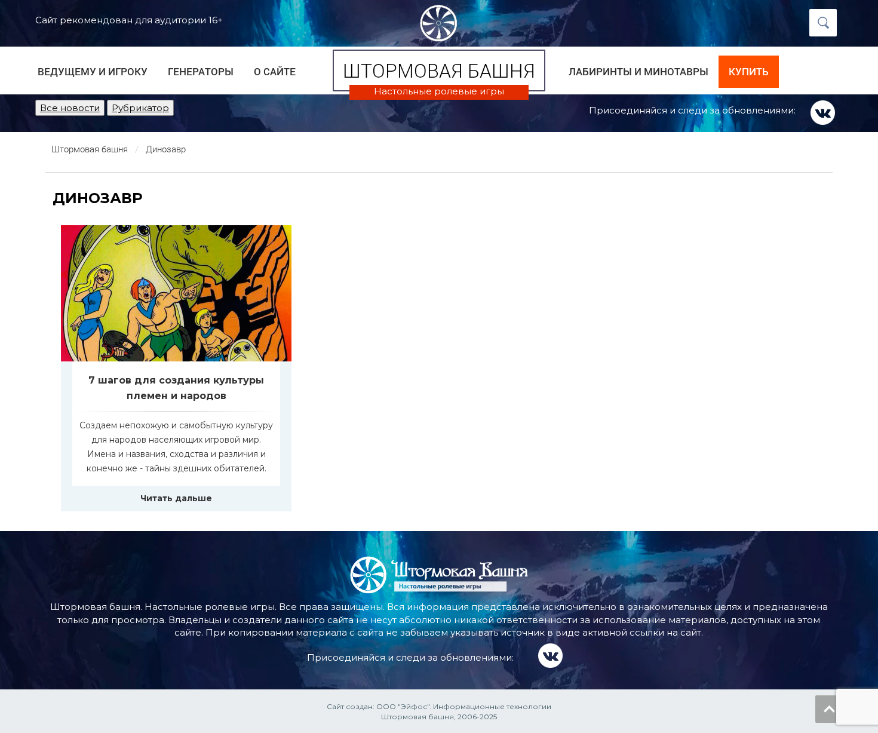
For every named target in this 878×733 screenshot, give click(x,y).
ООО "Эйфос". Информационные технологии (463, 706)
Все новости (70, 108)
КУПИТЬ (749, 71)
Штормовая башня (439, 70)
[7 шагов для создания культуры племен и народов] (176, 293)
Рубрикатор (140, 108)
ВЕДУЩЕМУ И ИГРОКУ (93, 71)
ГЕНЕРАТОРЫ (201, 71)
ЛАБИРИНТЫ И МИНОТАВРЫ (638, 71)
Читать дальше (176, 498)
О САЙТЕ (275, 71)
